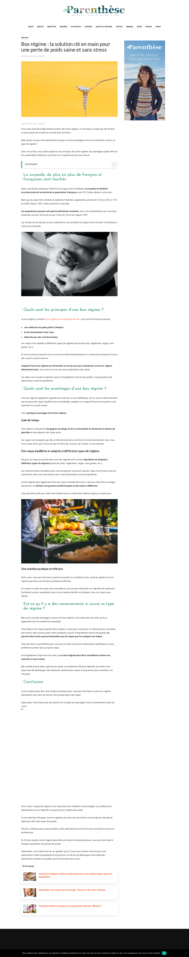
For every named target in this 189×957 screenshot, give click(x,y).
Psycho (119, 26)
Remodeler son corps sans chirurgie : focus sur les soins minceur (72, 889)
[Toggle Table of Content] (113, 164)
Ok (164, 953)
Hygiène (88, 26)
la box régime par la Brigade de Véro (62, 319)
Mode (139, 26)
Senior (148, 26)
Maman (129, 26)
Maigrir (63, 26)
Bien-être (51, 26)
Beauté (40, 26)
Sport (158, 26)
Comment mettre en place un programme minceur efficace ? (70, 906)
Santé (31, 26)
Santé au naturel (104, 26)
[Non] (185, 953)
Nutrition (76, 26)
